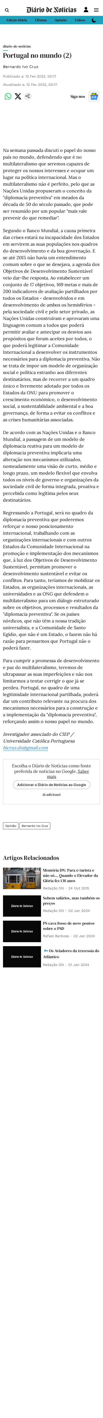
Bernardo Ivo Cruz (20, 66)
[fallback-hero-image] (22, 878)
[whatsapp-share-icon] (8, 99)
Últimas (41, 20)
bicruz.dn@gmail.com (25, 748)
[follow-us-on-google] (94, 96)
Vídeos (80, 20)
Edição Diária (16, 20)
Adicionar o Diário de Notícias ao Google (51, 785)
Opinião (10, 826)
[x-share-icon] (18, 99)
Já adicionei (51, 794)
